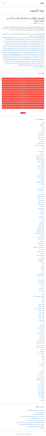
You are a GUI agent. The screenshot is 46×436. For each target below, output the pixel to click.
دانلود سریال (41, 239)
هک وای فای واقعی (14, 63)
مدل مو (42, 381)
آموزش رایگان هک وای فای (24, 43)
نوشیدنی (42, 400)
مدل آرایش (41, 371)
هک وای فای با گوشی (35, 63)
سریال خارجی (41, 290)
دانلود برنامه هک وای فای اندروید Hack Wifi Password (23, 54)
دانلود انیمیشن (41, 224)
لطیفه (43, 363)
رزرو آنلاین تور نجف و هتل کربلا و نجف (36, 410)
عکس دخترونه (41, 316)
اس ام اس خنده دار (40, 155)
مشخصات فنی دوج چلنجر (38, 414)
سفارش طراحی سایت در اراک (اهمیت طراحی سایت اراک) (31, 424)
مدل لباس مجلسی (40, 379)
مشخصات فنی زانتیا (40, 412)
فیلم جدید (42, 330)
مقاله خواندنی (41, 396)
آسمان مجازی (23, 94)
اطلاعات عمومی (40, 161)
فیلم (43, 322)
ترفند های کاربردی (40, 35)
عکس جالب (41, 312)
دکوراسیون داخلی (40, 255)
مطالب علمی (41, 394)
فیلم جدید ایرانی (40, 332)
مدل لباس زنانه (41, 375)
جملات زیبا (42, 210)
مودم (43, 59)
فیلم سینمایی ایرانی (40, 341)
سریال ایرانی (41, 288)
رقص (43, 263)
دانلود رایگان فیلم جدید (39, 233)
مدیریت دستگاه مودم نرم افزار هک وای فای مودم (13, 57)
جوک (43, 214)
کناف (23, 92)
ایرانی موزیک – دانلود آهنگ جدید (37, 418)
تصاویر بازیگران (41, 198)
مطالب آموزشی (40, 385)
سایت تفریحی (41, 279)
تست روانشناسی (40, 196)
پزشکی (42, 184)
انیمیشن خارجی (40, 167)
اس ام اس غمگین (40, 159)
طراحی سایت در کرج (23, 83)
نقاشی (42, 398)
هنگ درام (23, 113)
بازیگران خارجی (40, 175)
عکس (43, 302)
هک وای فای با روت (14, 61)
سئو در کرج (23, 85)
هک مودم (27, 61)
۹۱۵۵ (43, 122)
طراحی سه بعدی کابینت (23, 101)
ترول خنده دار (41, 194)
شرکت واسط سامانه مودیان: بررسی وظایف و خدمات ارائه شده (30, 422)
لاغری (43, 359)
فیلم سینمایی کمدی (40, 347)
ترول (43, 192)
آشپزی (42, 129)
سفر (43, 292)
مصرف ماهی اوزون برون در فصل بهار (36, 420)
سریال (43, 286)
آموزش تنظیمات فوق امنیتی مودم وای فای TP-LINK (16, 39)
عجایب (42, 300)
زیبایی (43, 277)
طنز (43, 298)
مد (43, 367)
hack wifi (5, 37)
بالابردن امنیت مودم (25, 46)
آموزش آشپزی (41, 135)
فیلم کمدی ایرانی (40, 353)
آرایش (43, 127)
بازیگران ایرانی (41, 173)
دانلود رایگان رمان (40, 228)
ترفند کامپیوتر (5, 33)
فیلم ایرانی (42, 324)
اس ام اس (42, 153)
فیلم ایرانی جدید (40, 326)
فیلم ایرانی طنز (41, 328)
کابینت (23, 98)
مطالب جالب (41, 388)
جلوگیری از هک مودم (39, 50)
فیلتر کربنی (41, 428)
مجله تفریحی (41, 365)
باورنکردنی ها (41, 177)
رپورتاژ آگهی (41, 261)
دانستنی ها (42, 218)
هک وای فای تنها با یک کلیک (25, 63)
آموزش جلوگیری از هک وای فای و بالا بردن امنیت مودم (18, 41)
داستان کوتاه (41, 216)
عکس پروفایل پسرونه (39, 308)
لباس (43, 361)
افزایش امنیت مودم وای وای (15, 44)
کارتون (42, 357)
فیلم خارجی (41, 334)
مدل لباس (42, 373)
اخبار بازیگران (41, 151)
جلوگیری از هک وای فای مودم (17, 50)
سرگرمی (42, 284)
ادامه (11, 30)
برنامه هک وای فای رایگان (24, 48)
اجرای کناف (23, 87)
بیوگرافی (42, 180)
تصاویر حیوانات (41, 202)
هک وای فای (21, 61)
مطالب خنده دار (40, 390)
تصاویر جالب (41, 200)
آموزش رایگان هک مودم (36, 43)
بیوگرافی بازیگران (40, 182)
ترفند (10, 33)
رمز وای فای (36, 57)
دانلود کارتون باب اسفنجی (38, 247)
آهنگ (43, 147)
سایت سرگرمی (41, 281)
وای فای (8, 63)
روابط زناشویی (41, 273)
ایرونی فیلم (41, 169)
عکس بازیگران (41, 304)
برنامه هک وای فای (34, 48)
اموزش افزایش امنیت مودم (36, 46)
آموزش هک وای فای (26, 44)
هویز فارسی (23, 80)
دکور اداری (23, 105)
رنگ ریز (34, 35)
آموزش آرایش (41, 133)
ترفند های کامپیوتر (14, 48)
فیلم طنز (42, 349)
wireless (12, 37)
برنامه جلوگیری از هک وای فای (13, 46)
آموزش (36, 33)
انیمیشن (42, 163)
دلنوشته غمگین (41, 259)
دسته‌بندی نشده (41, 251)
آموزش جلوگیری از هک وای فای (37, 41)
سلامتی (42, 294)
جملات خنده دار (40, 208)
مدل (43, 369)
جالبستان (42, 206)
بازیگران (42, 171)
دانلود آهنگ (41, 222)
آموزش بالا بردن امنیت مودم (34, 39)
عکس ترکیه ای (41, 310)
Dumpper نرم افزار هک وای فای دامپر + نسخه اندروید (28, 37)
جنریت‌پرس (17, 434)
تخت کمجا (23, 103)
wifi (8, 37)
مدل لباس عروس (40, 377)
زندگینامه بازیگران (40, 275)
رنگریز (42, 3)
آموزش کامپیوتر (24, 33)
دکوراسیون (42, 253)
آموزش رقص (41, 139)
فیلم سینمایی (41, 339)
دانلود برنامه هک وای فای (13, 52)
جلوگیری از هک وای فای (29, 50)
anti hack (35, 37)
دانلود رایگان (41, 226)
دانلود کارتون (41, 245)
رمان (43, 265)
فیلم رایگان (41, 337)
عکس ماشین (41, 320)
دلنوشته (42, 257)
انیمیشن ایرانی (41, 165)
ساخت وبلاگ (23, 78)
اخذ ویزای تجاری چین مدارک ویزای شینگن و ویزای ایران (32, 416)
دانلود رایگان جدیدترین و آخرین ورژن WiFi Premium (25, 55)
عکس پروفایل (41, 306)
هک (30, 61)
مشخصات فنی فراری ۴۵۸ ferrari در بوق (35, 426)
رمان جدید (42, 267)
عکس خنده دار (41, 314)
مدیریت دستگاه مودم (28, 57)
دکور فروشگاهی (23, 107)
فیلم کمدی (42, 351)
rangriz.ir (40, 33)
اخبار (43, 149)
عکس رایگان (41, 318)
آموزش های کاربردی (15, 33)
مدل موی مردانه (40, 383)
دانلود (43, 220)
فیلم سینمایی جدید (40, 343)
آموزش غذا (41, 141)
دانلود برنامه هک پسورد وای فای (26, 52)
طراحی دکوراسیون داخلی (38, 296)
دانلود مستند (41, 249)
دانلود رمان (41, 235)
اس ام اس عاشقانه (40, 157)
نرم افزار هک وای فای (36, 59)
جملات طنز (41, 212)
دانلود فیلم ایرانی (40, 243)
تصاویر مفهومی (41, 204)
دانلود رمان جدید (40, 237)
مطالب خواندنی (40, 392)
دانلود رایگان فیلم (40, 230)
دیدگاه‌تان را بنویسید (38, 66)
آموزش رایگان (31, 33)
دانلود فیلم (42, 241)
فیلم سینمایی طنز (40, 345)
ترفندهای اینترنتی (6, 48)
